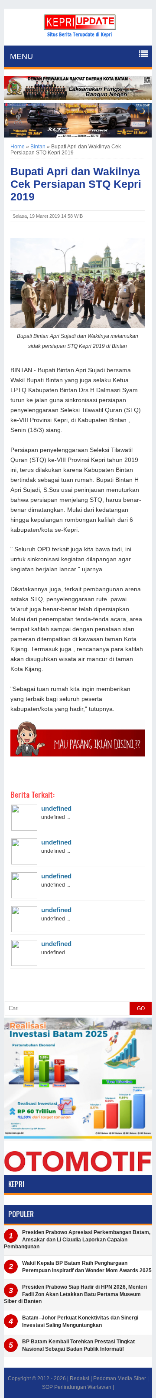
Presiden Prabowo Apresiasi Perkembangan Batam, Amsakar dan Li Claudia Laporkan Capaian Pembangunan (77, 1239)
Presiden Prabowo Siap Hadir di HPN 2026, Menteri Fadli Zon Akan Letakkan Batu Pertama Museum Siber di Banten (75, 1294)
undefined (56, 808)
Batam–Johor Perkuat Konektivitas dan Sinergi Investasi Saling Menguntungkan (80, 1321)
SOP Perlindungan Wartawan (76, 1387)
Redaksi (79, 1378)
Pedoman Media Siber (119, 1378)
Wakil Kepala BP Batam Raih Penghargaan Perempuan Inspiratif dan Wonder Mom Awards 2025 (87, 1267)
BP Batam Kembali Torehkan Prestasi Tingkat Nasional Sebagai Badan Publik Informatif (78, 1345)
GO (141, 1008)
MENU (21, 56)
